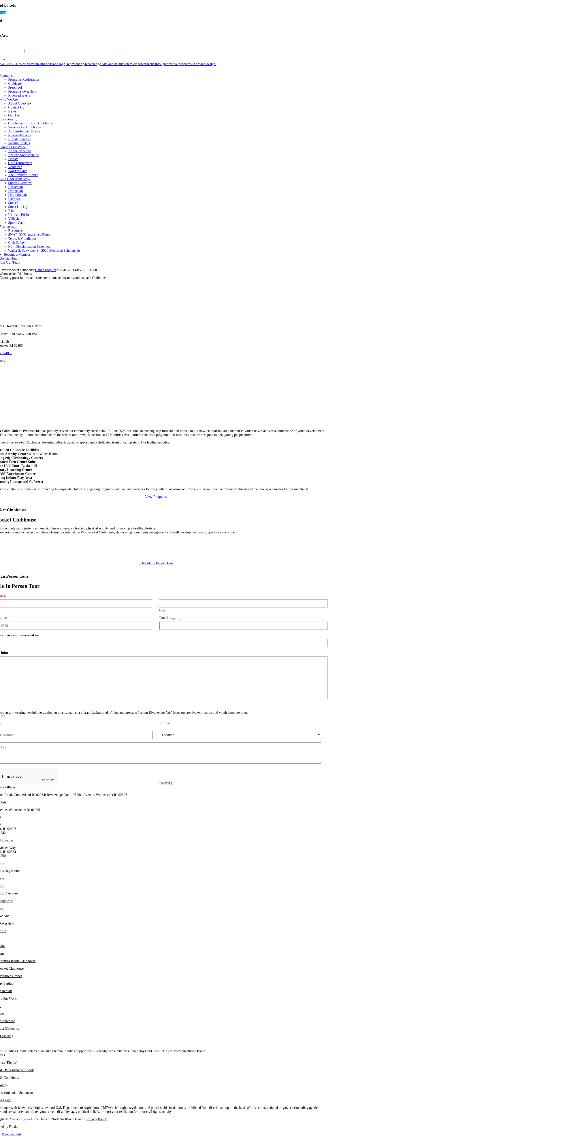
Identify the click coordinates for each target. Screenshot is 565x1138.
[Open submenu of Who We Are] (19, 100)
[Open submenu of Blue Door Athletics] (29, 180)
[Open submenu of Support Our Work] (27, 148)
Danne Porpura (45, 270)
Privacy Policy (97, 1119)
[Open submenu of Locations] (15, 120)
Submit (165, 783)
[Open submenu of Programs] (14, 76)
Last (162, 610)
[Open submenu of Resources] (15, 227)
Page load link (12, 1134)
